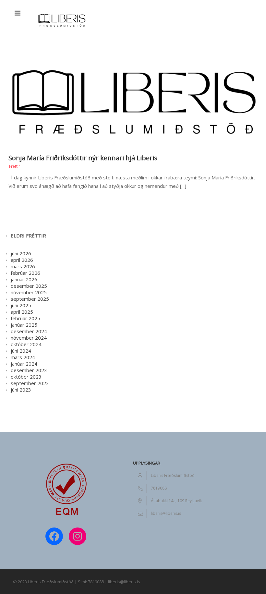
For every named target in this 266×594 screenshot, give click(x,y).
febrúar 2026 (25, 273)
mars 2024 (23, 357)
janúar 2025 (24, 324)
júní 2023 (21, 389)
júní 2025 (21, 305)
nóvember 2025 (29, 292)
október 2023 (26, 376)
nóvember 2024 (29, 337)
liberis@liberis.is (166, 513)
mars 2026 (23, 266)
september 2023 (30, 383)
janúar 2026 (24, 279)
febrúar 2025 (25, 318)
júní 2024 (21, 350)
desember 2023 (29, 370)
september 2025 (30, 299)
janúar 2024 (24, 363)
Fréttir (14, 166)
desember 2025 (29, 286)
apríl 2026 (22, 260)
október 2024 (26, 344)
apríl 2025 (22, 312)
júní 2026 (21, 253)
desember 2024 (29, 331)
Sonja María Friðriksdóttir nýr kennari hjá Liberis (82, 157)
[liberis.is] (61, 19)
